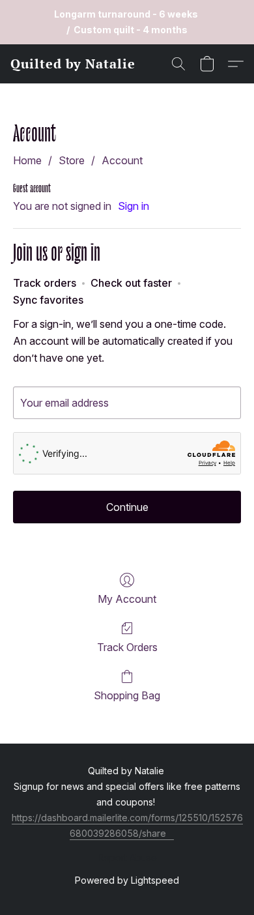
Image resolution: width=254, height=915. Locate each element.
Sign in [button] (133, 205)
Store (72, 160)
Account (122, 160)
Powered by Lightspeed (127, 880)
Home (27, 160)
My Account (127, 598)
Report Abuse (127, 857)
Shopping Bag (127, 695)
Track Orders (127, 647)
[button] (72, 63)
